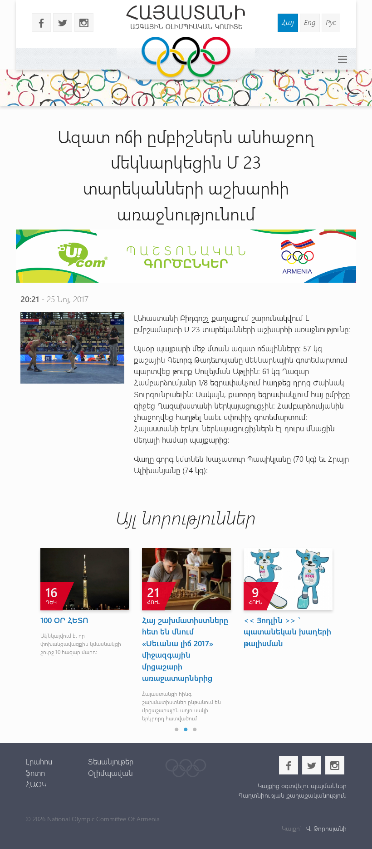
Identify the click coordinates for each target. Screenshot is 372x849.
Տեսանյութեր (110, 761)
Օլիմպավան (110, 773)
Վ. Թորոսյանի (325, 828)
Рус (331, 22)
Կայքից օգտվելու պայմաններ (302, 785)
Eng (310, 22)
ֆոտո (35, 773)
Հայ (288, 22)
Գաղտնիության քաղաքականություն (293, 795)
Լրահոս (38, 761)
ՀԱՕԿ (36, 784)
